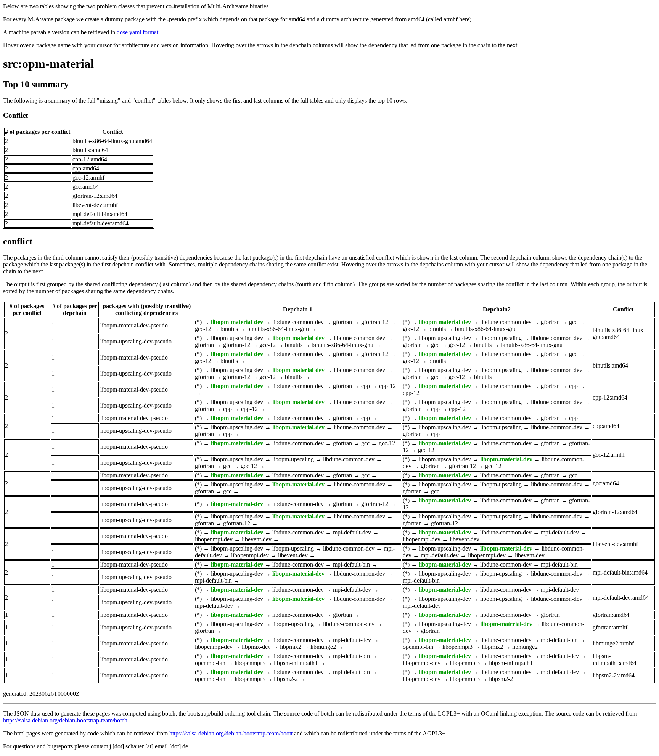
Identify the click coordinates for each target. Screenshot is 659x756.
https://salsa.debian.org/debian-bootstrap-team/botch (65, 720)
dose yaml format (137, 32)
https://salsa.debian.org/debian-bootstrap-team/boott (231, 733)
